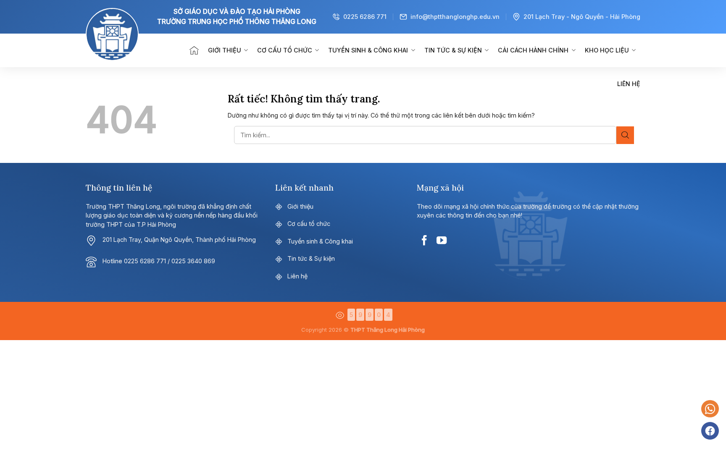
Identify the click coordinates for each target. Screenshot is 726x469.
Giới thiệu (224, 50)
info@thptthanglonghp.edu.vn (455, 16)
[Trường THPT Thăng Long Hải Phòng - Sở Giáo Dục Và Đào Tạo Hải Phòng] (125, 50)
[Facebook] (710, 431)
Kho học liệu (607, 50)
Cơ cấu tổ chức (284, 50)
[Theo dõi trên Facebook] (424, 240)
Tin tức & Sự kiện (453, 50)
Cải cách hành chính (533, 50)
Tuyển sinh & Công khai (368, 50)
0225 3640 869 (193, 261)
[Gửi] (625, 135)
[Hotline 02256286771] (710, 409)
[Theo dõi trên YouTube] (442, 240)
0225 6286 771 (365, 16)
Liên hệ (628, 83)
